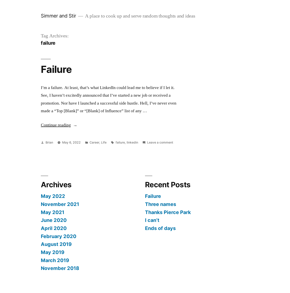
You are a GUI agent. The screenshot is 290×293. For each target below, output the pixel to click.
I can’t (152, 220)
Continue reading (59, 125)
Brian (49, 142)
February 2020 (58, 236)
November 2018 (60, 268)
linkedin (132, 142)
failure (120, 142)
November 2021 (60, 204)
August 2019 (56, 244)
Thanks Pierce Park (168, 212)
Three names (160, 204)
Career (94, 142)
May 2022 (53, 196)
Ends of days (160, 228)
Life (104, 142)
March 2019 (55, 260)
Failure (56, 69)
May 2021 (52, 212)
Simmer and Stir (58, 16)
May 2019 (52, 252)
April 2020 (54, 228)
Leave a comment (160, 142)
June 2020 (54, 220)
